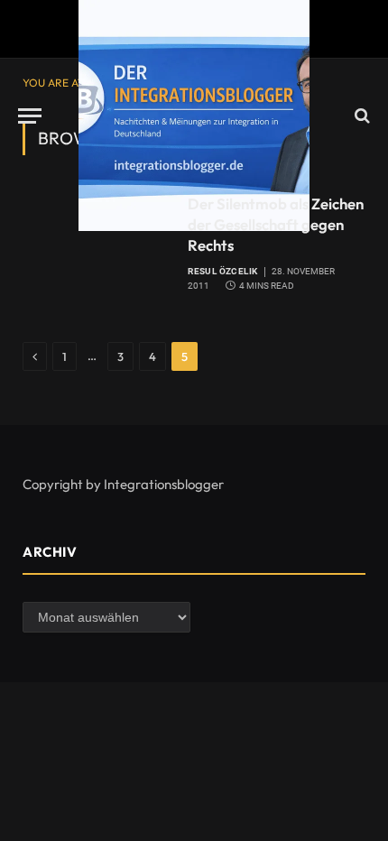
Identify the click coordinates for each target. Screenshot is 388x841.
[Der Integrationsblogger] (194, 115)
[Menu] (30, 116)
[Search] (360, 116)
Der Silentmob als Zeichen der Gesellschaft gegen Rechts (276, 224)
